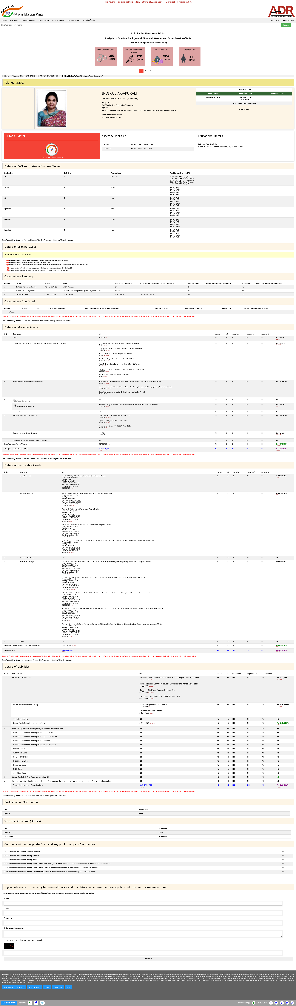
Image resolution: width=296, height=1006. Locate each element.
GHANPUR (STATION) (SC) (48, 76)
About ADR (275, 20)
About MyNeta (288, 20)
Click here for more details (244, 103)
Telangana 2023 (17, 76)
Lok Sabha (14, 20)
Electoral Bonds (74, 20)
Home (4, 20)
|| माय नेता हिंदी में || (89, 20)
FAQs (68, 987)
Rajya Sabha (44, 20)
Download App (244, 1003)
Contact (47, 987)
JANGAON (30, 76)
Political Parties (58, 20)
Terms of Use (58, 987)
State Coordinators (34, 987)
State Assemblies (28, 20)
